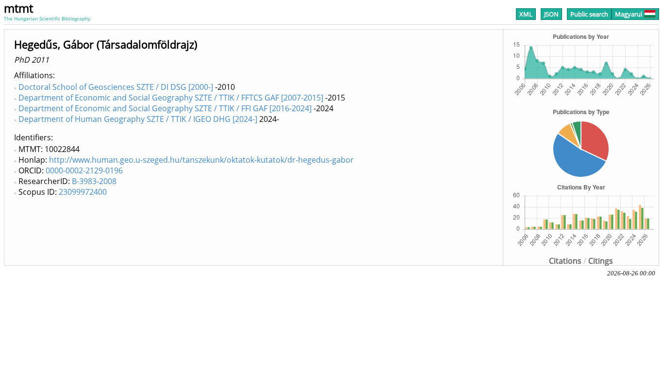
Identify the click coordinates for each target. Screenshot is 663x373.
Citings (600, 260)
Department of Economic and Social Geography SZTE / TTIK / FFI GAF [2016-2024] (165, 108)
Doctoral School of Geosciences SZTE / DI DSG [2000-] (115, 87)
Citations (565, 260)
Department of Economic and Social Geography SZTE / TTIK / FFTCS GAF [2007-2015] (170, 97)
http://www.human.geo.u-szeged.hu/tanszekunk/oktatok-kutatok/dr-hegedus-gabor (201, 159)
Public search (589, 14)
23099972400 (83, 191)
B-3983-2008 (94, 181)
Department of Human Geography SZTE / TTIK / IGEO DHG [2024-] (137, 119)
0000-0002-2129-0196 (84, 170)
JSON (551, 14)
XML (525, 14)
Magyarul (628, 14)
